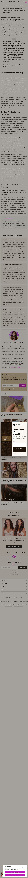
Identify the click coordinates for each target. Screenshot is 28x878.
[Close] (25, 424)
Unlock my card (18, 449)
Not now (15, 453)
